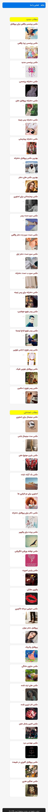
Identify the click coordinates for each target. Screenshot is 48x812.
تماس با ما (34, 5)
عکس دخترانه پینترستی (28, 139)
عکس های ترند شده (29, 685)
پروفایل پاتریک (31, 647)
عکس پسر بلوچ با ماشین (27, 388)
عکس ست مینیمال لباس (28, 436)
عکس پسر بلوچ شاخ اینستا (27, 330)
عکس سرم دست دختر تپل (27, 254)
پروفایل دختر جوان (30, 627)
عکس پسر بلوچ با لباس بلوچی (25, 349)
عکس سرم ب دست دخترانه (26, 273)
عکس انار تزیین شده (29, 704)
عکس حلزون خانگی (30, 666)
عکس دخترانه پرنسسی (28, 81)
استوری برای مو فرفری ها (27, 493)
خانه (42, 5)
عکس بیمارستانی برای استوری (26, 196)
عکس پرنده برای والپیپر (28, 532)
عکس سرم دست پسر (29, 215)
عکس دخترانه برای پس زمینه (26, 292)
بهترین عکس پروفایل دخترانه (26, 158)
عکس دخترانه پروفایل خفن (27, 100)
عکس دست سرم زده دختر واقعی (24, 234)
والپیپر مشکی (32, 589)
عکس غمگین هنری (30, 781)
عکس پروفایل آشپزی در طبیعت (25, 762)
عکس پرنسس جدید (29, 62)
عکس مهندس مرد (30, 742)
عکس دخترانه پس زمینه (28, 119)
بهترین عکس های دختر (28, 177)
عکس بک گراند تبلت (29, 474)
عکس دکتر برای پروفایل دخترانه (25, 512)
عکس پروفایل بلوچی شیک (27, 369)
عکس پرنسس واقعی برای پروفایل (24, 24)
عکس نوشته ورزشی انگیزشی (26, 551)
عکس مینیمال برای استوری (27, 417)
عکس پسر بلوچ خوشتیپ (27, 311)
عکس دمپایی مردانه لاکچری (26, 608)
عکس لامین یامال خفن (28, 723)
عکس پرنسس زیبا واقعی (28, 43)
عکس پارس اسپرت (30, 570)
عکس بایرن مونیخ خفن (28, 455)
